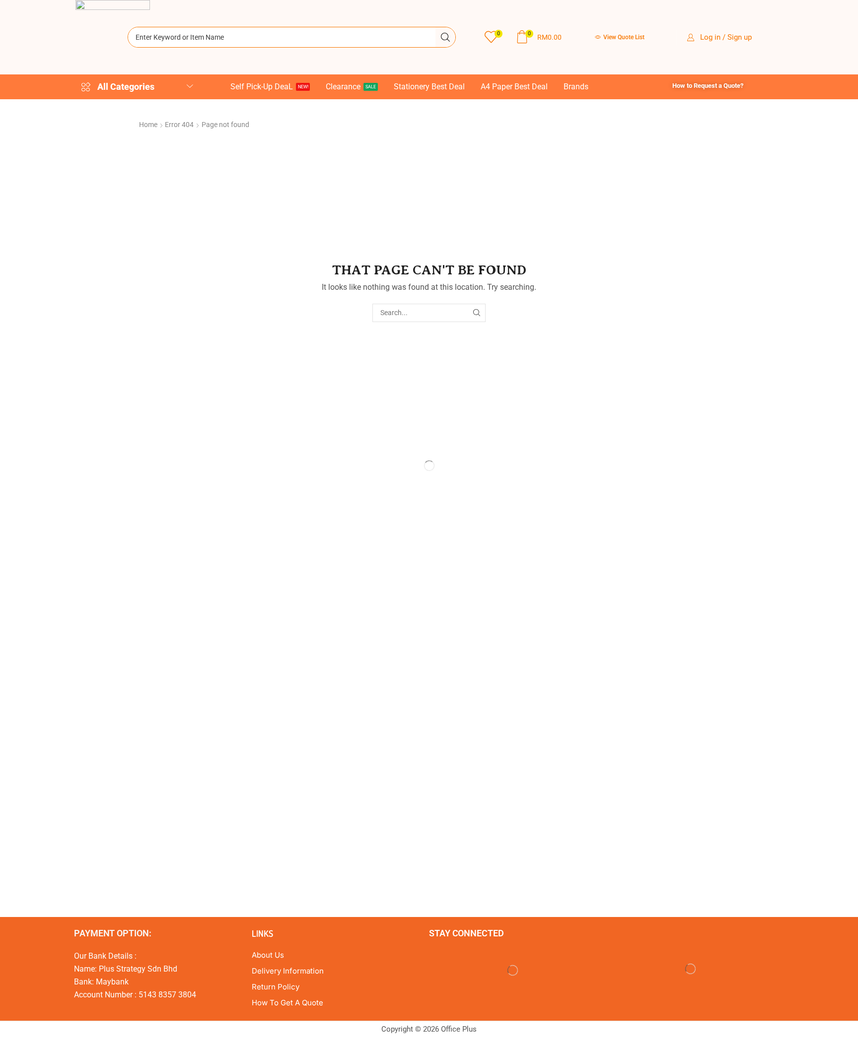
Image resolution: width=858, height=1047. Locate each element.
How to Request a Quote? (707, 85)
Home (148, 124)
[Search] (445, 37)
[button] (493, 37)
